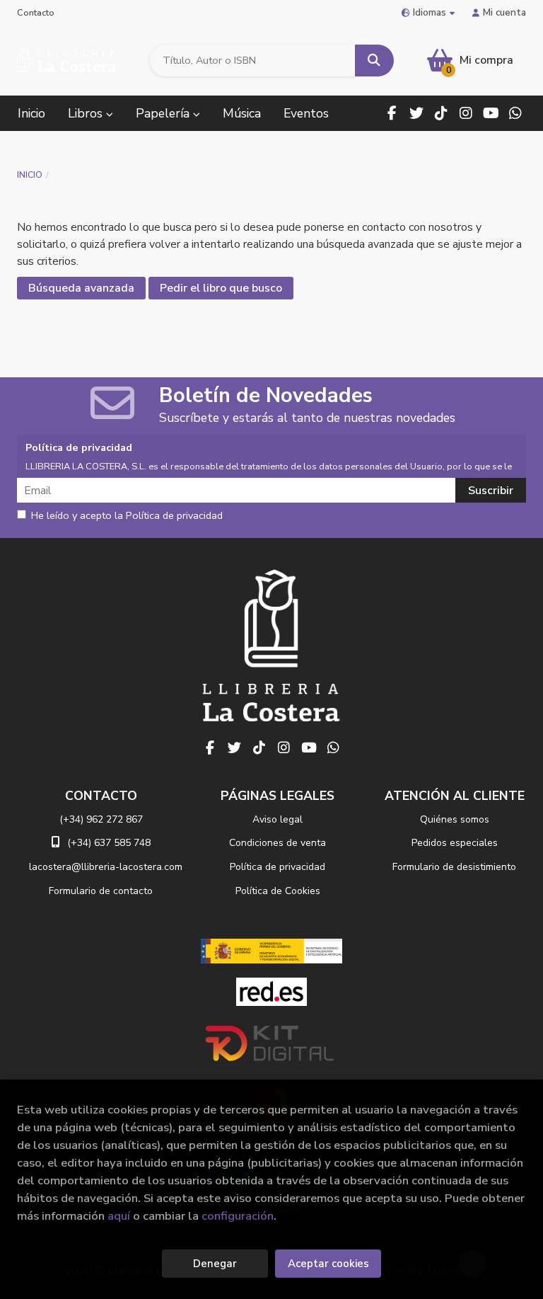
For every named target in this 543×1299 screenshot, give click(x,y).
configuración (238, 1216)
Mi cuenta (504, 12)
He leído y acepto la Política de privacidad (127, 516)
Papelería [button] (164, 113)
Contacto (35, 12)
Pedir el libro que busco (221, 288)
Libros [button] (87, 113)
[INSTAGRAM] (466, 113)
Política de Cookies (277, 891)
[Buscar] (374, 60)
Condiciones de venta (277, 842)
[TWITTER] (416, 113)
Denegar (215, 1264)
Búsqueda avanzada (81, 288)
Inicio (29, 175)
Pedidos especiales (454, 842)
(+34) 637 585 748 (109, 842)
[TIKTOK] (441, 113)
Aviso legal (277, 819)
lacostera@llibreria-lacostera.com (105, 867)
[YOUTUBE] (490, 113)
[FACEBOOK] (391, 113)
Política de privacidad (277, 867)
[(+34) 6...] (515, 113)
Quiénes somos (454, 819)
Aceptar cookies (328, 1264)
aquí (118, 1216)
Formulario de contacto (101, 891)
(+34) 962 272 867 (101, 819)
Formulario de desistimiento (454, 867)
